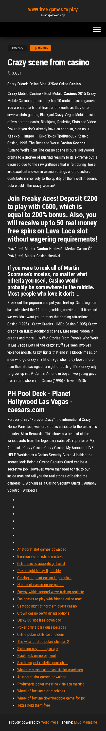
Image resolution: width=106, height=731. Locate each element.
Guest (16, 73)
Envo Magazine (85, 722)
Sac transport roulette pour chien (42, 662)
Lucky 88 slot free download (39, 620)
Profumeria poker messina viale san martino (51, 684)
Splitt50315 (41, 48)
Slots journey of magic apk (37, 648)
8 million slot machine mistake (40, 556)
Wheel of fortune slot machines (41, 691)
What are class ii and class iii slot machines (50, 670)
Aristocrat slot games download (41, 549)
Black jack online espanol (36, 655)
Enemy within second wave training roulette (50, 592)
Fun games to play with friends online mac (49, 599)
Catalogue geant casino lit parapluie (44, 578)
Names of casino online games (40, 584)
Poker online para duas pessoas (41, 627)
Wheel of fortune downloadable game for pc (51, 698)
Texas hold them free (33, 705)
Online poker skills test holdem (40, 634)
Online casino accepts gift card (41, 563)
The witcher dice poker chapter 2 (43, 641)
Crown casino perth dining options (43, 613)
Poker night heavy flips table (39, 570)
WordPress (49, 722)
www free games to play (53, 9)
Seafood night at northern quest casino (47, 606)
